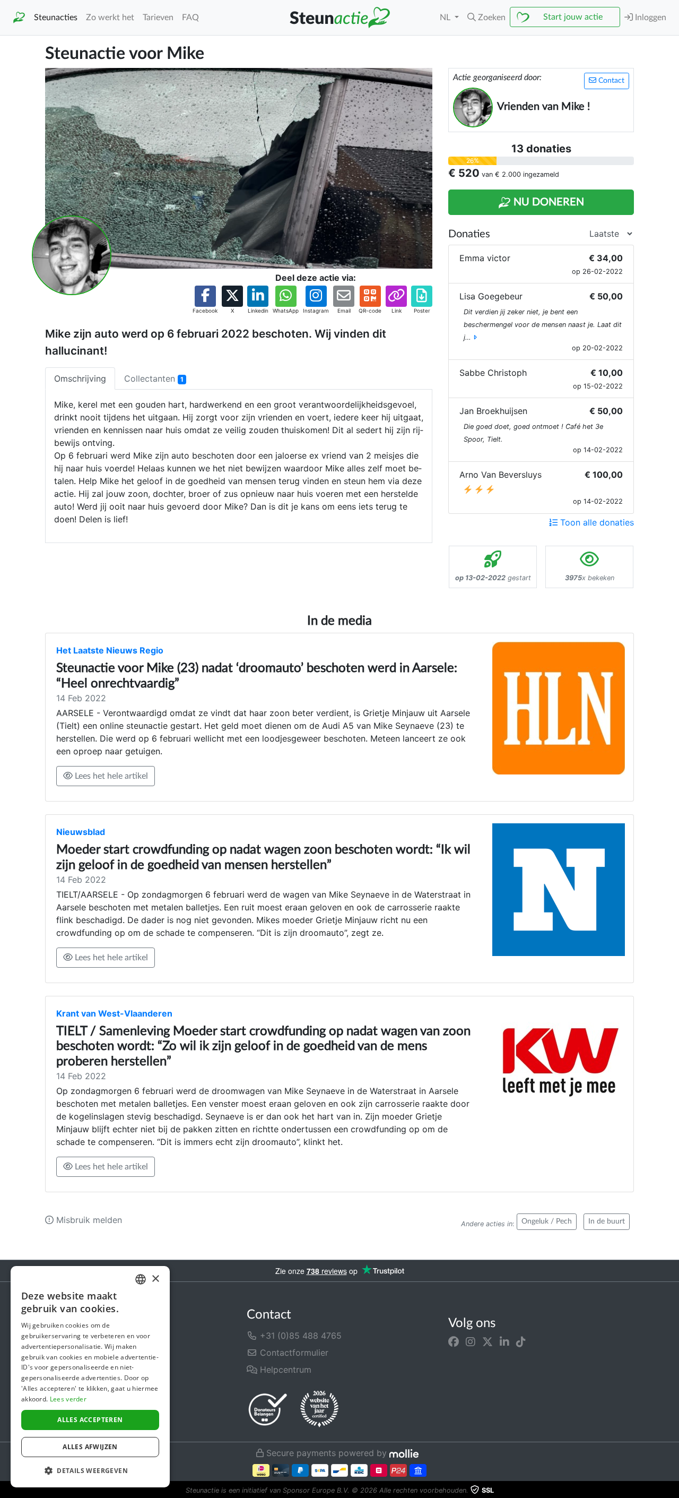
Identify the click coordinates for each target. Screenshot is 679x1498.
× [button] (155, 1279)
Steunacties (55, 17)
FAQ (190, 17)
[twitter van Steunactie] (487, 1342)
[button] (486, 17)
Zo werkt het (110, 17)
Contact (610, 80)
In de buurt (606, 1221)
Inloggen (649, 17)
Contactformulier (292, 1352)
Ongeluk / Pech (546, 1221)
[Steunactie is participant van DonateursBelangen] (268, 1409)
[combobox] (140, 1279)
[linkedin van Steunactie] (504, 1342)
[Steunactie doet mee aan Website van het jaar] (319, 1409)
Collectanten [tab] (154, 378)
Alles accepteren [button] (90, 1419)
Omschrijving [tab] (80, 378)
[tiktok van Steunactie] (521, 1342)
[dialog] (90, 1376)
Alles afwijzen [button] (90, 1446)
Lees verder (68, 1399)
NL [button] (446, 17)
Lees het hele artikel (110, 776)
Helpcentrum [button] (284, 1369)
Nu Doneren (547, 202)
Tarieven (158, 17)
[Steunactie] (19, 18)
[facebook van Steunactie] (453, 1342)
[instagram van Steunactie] (470, 1342)
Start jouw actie (573, 17)
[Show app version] (671, 1490)
